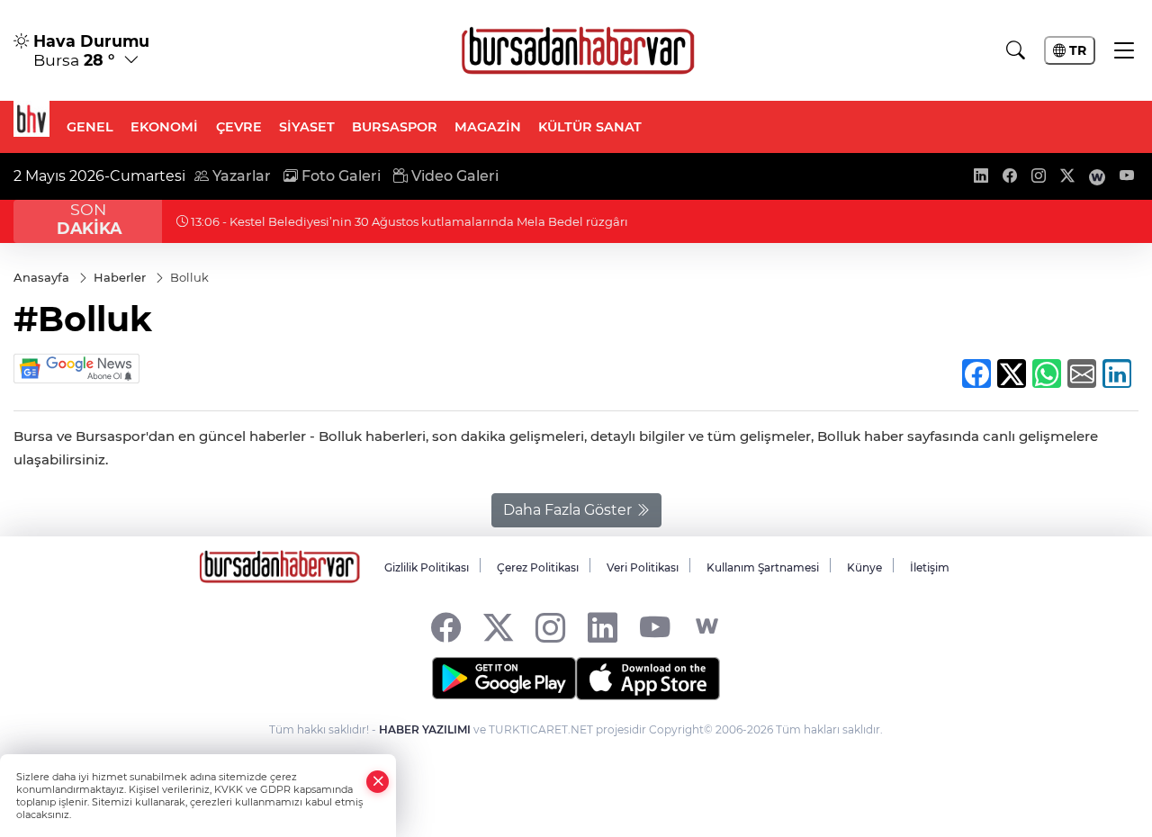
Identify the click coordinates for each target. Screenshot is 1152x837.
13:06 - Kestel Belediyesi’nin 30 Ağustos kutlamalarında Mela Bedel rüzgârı (408, 221)
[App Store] (648, 678)
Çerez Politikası (538, 567)
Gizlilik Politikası (426, 567)
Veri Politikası (643, 567)
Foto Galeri (339, 175)
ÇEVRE (239, 127)
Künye (864, 567)
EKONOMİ (164, 127)
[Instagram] (550, 627)
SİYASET (307, 127)
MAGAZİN (487, 127)
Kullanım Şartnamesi (762, 567)
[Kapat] (378, 782)
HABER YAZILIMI (425, 729)
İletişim (930, 567)
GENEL (90, 127)
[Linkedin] (602, 627)
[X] (498, 627)
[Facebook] (446, 627)
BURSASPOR (394, 127)
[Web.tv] (707, 627)
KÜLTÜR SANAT (590, 127)
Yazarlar (240, 175)
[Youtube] (654, 627)
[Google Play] (504, 678)
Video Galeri (453, 175)
